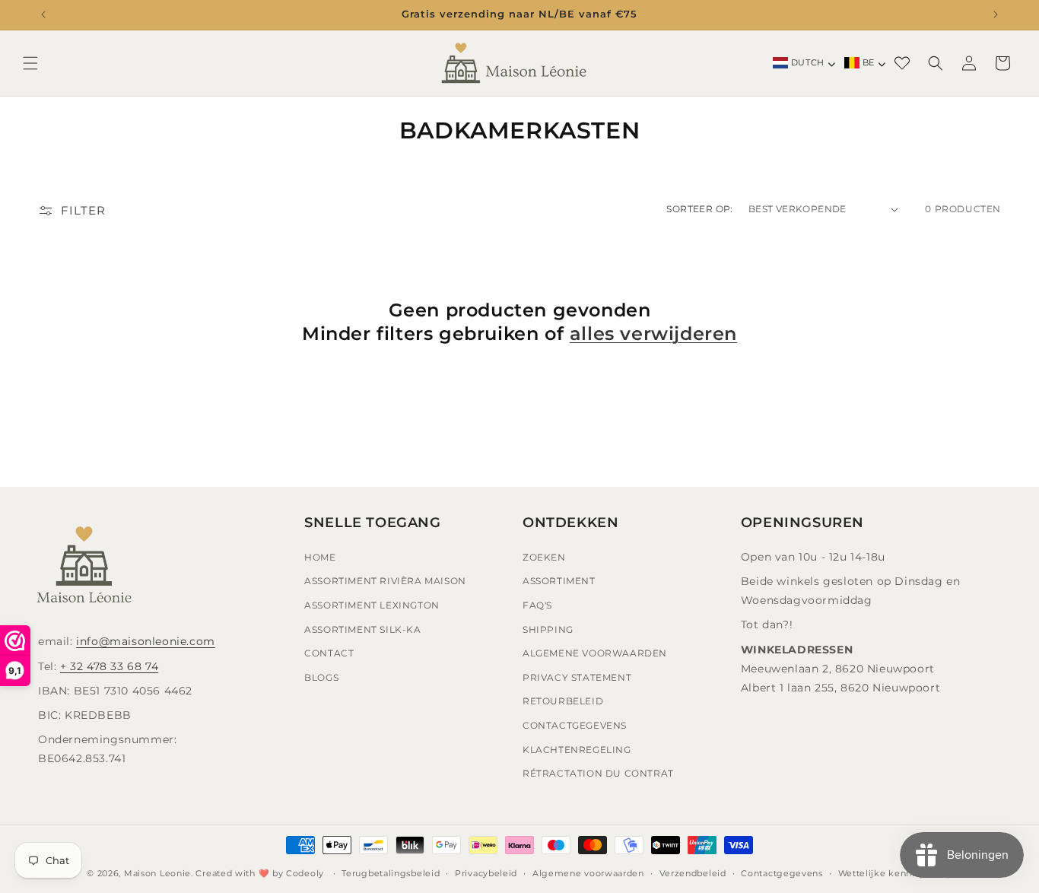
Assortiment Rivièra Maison (385, 580)
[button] (30, 63)
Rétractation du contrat (598, 773)
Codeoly (305, 873)
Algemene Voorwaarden (595, 653)
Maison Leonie (157, 873)
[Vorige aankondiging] (43, 14)
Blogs (321, 677)
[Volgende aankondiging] (995, 14)
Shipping (548, 629)
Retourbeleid (563, 701)
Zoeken (544, 557)
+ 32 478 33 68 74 (109, 666)
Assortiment (559, 580)
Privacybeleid (486, 873)
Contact (329, 653)
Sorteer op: (699, 209)
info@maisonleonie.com (145, 641)
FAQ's (537, 605)
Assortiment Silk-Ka (362, 629)
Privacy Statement (577, 677)
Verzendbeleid (692, 873)
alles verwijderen (653, 334)
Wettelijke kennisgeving (895, 873)
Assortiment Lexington (372, 605)
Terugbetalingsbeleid (391, 873)
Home (319, 557)
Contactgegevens (575, 725)
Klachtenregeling (577, 749)
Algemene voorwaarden (588, 873)
